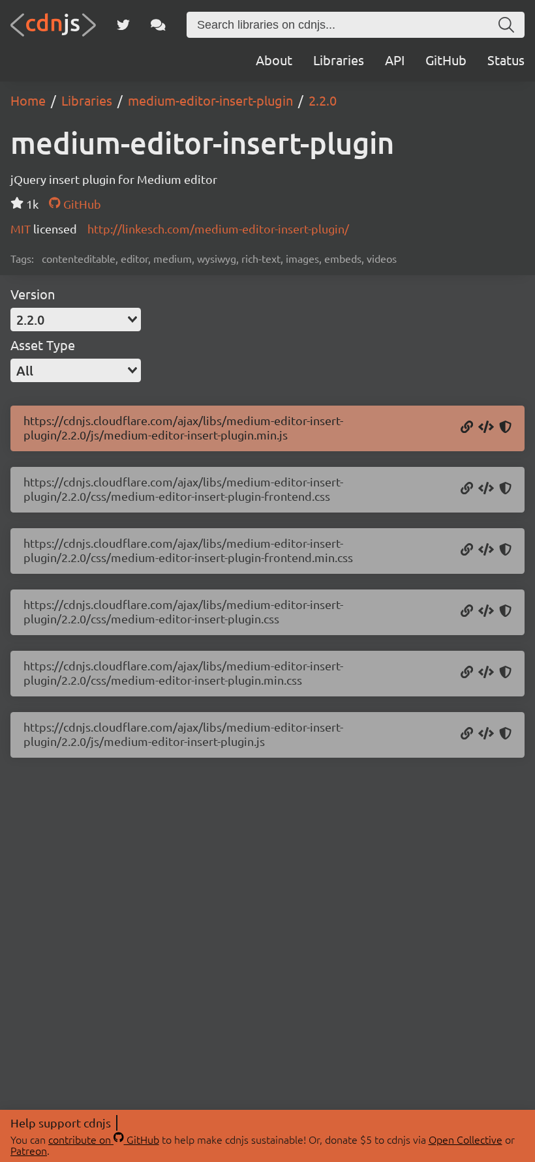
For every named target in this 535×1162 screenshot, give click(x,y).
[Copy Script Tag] (486, 428)
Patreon (28, 1150)
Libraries (338, 60)
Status (506, 60)
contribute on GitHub (103, 1139)
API (395, 60)
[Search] (506, 25)
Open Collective (465, 1139)
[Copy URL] (467, 428)
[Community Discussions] (158, 25)
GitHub (445, 60)
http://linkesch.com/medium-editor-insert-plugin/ (218, 228)
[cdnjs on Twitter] (123, 25)
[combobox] (75, 319)
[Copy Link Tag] (486, 489)
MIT (21, 228)
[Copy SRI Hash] (505, 428)
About (274, 60)
